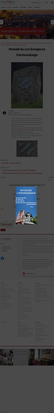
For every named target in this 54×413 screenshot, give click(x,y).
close (36, 187)
